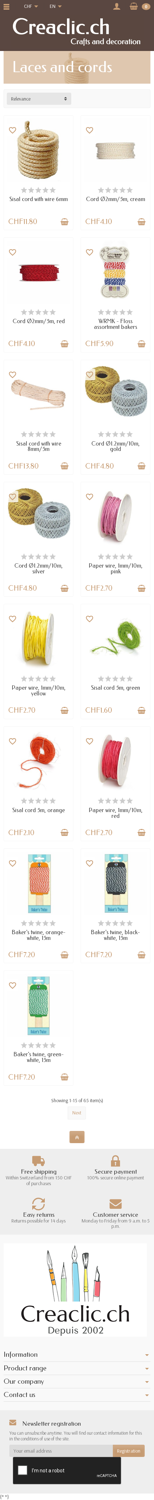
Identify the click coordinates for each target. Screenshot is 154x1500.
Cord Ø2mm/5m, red (39, 321)
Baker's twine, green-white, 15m (39, 1057)
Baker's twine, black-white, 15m (115, 935)
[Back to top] (77, 1137)
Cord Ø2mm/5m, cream (115, 199)
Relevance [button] (20, 99)
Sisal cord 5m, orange (38, 810)
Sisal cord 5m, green (115, 687)
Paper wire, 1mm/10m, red (116, 813)
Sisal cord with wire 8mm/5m (38, 446)
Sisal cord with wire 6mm (38, 199)
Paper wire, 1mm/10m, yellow (39, 690)
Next (76, 1112)
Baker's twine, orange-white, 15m (39, 935)
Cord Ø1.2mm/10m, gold (115, 446)
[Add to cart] (64, 222)
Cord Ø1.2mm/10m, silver (38, 568)
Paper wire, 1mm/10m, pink (116, 568)
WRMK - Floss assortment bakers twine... (115, 327)
